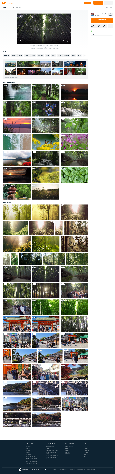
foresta (47, 55)
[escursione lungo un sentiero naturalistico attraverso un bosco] (17, 109)
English (86, 446)
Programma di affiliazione (52, 450)
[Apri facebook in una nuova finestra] (32, 469)
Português (86, 450)
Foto (23, 3)
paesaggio (66, 55)
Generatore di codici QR (31, 463)
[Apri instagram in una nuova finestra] (34, 469)
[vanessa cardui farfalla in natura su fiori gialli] (45, 142)
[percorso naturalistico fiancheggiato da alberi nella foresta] (45, 92)
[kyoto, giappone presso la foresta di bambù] (74, 324)
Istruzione (28, 454)
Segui (110, 15)
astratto (14, 55)
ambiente (40, 55)
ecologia (33, 55)
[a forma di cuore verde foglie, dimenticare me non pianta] (74, 175)
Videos (28, 3)
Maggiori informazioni (96, 34)
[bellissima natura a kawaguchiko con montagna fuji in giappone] (17, 158)
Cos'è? (100, 30)
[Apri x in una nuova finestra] (43, 469)
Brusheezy (28, 446)
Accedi (108, 3)
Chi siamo (67, 450)
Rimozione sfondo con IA (31, 461)
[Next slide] (86, 55)
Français (86, 454)
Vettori (17, 3)
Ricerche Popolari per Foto (52, 455)
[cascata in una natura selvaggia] (17, 92)
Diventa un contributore (67, 453)
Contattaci (67, 448)
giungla (59, 55)
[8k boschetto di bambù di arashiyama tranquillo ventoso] (54, 259)
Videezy (28, 450)
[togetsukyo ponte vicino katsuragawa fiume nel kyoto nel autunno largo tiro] (17, 404)
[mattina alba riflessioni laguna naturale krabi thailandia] (74, 92)
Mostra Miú (81, 71)
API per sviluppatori (30, 456)
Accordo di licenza (50, 446)
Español (86, 448)
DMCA (47, 448)
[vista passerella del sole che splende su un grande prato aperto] (45, 192)
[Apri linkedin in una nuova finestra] (36, 469)
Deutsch (86, 452)
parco (79, 55)
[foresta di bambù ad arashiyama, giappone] (74, 307)
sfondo (27, 55)
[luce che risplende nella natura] (45, 125)
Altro (85, 456)
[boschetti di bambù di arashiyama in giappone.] (45, 307)
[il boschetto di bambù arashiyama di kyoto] (6, 259)
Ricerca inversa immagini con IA (32, 459)
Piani (82, 3)
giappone (6, 55)
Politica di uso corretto (90, 469)
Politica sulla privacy (81, 469)
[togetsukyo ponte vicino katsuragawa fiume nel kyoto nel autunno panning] (17, 388)
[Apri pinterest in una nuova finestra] (38, 469)
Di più (42, 3)
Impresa (28, 452)
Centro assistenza (69, 446)
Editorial (35, 3)
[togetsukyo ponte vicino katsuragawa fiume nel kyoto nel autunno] (74, 372)
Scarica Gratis (101, 20)
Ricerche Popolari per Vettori (51, 453)
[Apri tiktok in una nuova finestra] (40, 469)
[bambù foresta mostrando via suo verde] (17, 212)
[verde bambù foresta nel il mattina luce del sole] (76, 228)
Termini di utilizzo (72, 469)
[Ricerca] (107, 7)
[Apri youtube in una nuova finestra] (45, 469)
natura (73, 55)
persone (20, 55)
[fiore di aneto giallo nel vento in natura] (45, 175)
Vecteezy (28, 448)
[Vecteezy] (7, 3)
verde (53, 55)
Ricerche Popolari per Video (51, 458)
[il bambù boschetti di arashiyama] (41, 228)
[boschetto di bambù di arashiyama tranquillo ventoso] (30, 259)
